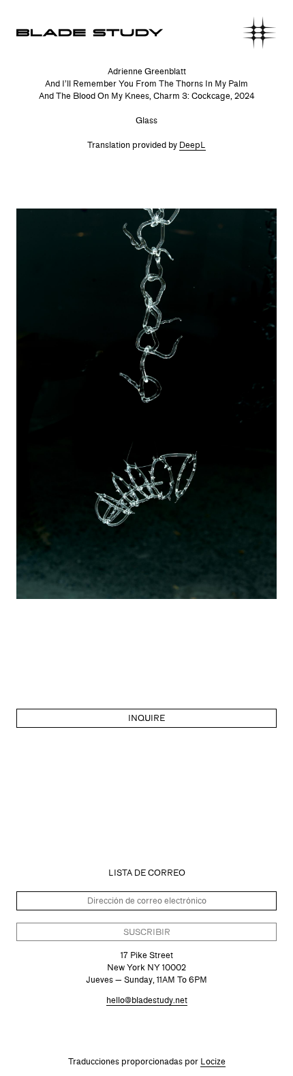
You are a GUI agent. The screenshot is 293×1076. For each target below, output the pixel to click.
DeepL (192, 145)
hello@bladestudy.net (146, 1000)
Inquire (146, 718)
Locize (213, 1061)
